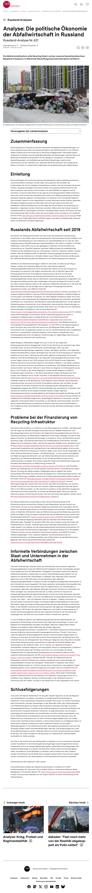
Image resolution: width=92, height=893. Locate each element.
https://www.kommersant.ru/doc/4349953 (46, 517)
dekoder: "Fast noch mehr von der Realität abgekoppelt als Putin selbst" (67, 841)
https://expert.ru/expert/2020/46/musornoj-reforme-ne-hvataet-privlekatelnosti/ (42, 446)
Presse (66, 878)
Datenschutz (24, 878)
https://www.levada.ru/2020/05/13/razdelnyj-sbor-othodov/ (35, 497)
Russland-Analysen (34, 11)
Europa (24, 11)
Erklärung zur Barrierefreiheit (46, 881)
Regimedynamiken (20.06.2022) (51, 11)
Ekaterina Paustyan (29, 45)
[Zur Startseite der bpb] (11, 7)
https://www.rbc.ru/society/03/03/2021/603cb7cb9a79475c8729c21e (53, 378)
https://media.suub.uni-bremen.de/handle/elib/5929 (60, 772)
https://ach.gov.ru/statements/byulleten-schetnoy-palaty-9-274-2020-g (48, 216)
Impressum (14, 878)
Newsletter (44, 878)
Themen (5, 11)
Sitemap (34, 878)
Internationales (14, 11)
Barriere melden (76, 878)
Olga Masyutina (10, 45)
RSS (51, 878)
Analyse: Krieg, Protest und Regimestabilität (23, 839)
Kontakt (58, 878)
